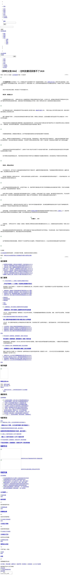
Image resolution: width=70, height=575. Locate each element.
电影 (4, 33)
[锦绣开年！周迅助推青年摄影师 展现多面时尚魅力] (16, 483)
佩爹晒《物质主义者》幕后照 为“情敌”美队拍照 (17, 274)
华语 (4, 302)
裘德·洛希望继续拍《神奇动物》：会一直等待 (14, 488)
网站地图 (8, 564)
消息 (4, 6)
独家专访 (4, 446)
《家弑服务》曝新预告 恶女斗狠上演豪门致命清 (17, 358)
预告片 (2, 387)
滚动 (7, 43)
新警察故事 (4, 511)
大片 (4, 13)
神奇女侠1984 (7, 255)
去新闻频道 (3, 397)
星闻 (4, 35)
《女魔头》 (59, 210)
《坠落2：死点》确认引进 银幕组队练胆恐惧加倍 (16, 408)
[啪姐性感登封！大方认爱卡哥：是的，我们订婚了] (15, 481)
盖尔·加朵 (6, 385)
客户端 (5, 67)
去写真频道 (3, 475)
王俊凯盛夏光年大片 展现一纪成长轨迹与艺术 (14, 479)
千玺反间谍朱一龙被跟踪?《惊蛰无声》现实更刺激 (15, 442)
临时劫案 (3, 499)
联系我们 (24, 564)
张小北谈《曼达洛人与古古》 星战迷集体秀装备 (17, 356)
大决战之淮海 (4, 523)
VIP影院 (5, 17)
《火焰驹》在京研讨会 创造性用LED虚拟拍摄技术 (16, 405)
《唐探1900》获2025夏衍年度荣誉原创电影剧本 (17, 294)
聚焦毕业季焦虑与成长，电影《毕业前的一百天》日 (16, 411)
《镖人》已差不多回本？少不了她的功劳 (12, 437)
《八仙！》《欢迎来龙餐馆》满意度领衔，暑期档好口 (18, 414)
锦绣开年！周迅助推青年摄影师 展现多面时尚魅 (15, 485)
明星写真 (4, 472)
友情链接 (30, 564)
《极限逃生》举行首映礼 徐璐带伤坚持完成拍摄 (17, 310)
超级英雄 (13, 255)
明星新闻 (5, 300)
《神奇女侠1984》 (51, 82)
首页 (4, 9)
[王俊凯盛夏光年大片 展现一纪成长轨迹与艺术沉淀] (16, 478)
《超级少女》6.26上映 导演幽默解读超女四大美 (17, 355)
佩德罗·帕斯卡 (39, 110)
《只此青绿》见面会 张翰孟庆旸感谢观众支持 (16, 326)
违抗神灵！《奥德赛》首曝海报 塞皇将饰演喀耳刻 (18, 270)
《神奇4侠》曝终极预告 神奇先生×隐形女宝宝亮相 (18, 273)
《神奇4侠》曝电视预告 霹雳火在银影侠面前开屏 (17, 265)
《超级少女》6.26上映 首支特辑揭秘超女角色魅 (17, 359)
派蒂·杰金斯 (7, 384)
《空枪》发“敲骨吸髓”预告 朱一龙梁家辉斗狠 (15, 403)
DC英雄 (17, 255)
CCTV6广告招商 (37, 564)
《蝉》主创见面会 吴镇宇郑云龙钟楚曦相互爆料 (15, 404)
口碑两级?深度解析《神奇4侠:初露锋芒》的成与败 (18, 264)
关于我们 (3, 564)
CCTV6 (5, 16)
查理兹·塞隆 (34, 210)
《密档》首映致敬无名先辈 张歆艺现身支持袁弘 (15, 407)
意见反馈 (3, 568)
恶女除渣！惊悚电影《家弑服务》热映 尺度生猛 (17, 292)
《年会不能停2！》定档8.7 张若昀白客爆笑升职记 (17, 283)
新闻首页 (5, 297)
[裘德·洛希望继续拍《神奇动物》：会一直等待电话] (16, 486)
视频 (4, 11)
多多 (2, 556)
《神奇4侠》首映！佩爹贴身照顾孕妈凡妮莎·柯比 (17, 267)
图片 (7, 40)
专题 (7, 39)
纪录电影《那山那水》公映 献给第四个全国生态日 (16, 413)
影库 (4, 14)
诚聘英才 (13, 564)
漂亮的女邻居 (4, 544)
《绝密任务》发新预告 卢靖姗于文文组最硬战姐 (17, 327)
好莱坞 (5, 304)
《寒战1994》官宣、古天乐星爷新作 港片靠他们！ (15, 425)
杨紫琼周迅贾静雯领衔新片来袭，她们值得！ (14, 431)
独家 (4, 36)
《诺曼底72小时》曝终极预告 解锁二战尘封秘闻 (17, 293)
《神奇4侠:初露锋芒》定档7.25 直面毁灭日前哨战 (17, 271)
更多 (4, 37)
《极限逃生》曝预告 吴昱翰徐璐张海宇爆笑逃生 (17, 290)
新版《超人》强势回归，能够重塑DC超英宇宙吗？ (18, 268)
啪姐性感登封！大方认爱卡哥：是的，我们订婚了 (15, 482)
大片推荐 (4, 492)
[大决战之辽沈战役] (5, 531)
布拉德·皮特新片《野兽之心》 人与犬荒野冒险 (15, 410)
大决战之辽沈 (4, 534)
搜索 (4, 21)
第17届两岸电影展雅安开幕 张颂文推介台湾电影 (17, 319)
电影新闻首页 (6, 298)
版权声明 (19, 564)
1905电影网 (3, 31)
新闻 (4, 10)
